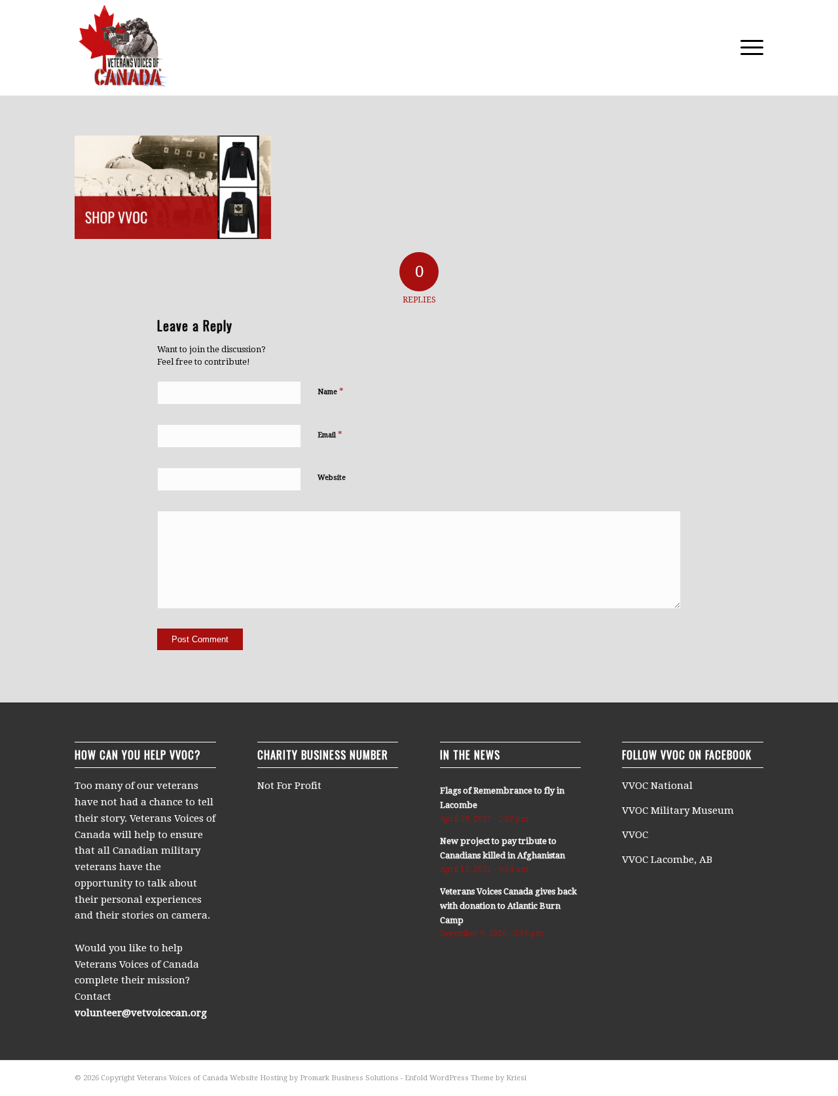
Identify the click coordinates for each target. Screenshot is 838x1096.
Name (331, 391)
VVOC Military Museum (679, 810)
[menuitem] (747, 48)
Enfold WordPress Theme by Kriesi (465, 1078)
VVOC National (658, 786)
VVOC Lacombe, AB (667, 860)
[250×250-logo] (122, 48)
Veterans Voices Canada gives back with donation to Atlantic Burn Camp (508, 905)
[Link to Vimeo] (734, 1077)
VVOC (635, 835)
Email (330, 434)
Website (332, 477)
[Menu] (747, 48)
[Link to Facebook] (753, 1077)
